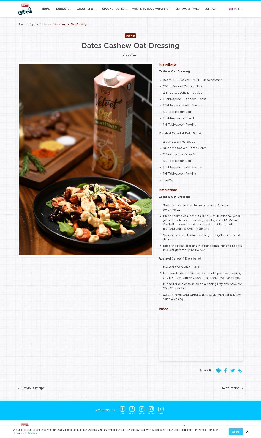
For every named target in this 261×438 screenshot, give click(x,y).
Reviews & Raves (187, 9)
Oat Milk (130, 36)
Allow (235, 432)
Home (46, 9)
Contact (210, 9)
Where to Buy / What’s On (151, 9)
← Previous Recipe (31, 388)
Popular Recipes (112, 9)
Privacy (32, 433)
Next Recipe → (232, 388)
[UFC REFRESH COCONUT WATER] (25, 9)
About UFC (85, 9)
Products (62, 9)
